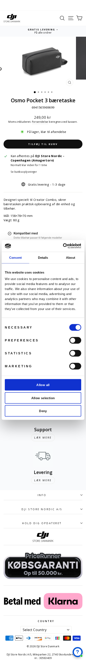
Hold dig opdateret (42, 523)
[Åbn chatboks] (78, 652)
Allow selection (43, 398)
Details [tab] (43, 257)
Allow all (42, 385)
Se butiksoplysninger (24, 171)
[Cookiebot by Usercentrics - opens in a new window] (63, 246)
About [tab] (70, 257)
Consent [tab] (15, 257)
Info (42, 495)
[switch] (75, 340)
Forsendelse (40, 122)
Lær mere (43, 437)
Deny (43, 411)
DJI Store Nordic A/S (42, 509)
